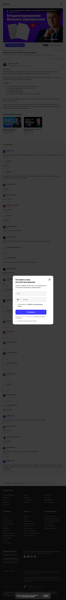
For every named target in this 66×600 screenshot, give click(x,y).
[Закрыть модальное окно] (49, 279)
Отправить (31, 312)
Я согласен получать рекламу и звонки (27, 320)
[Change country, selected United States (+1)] (19, 299)
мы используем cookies (27, 596)
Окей (45, 595)
